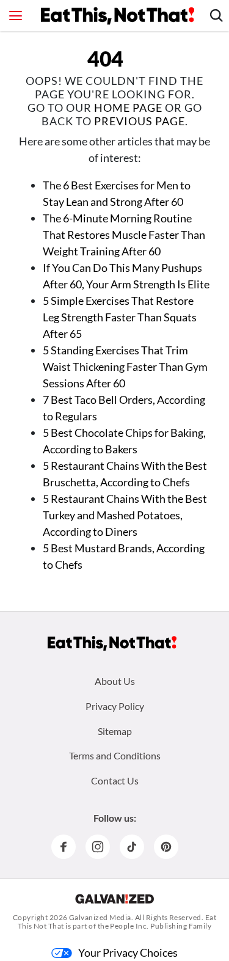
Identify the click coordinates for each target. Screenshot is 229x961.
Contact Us (115, 780)
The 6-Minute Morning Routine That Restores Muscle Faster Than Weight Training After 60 (124, 234)
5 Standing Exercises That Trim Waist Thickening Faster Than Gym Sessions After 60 (125, 366)
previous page (139, 121)
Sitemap (115, 731)
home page (128, 107)
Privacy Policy (114, 706)
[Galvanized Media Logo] (114, 899)
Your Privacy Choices (128, 952)
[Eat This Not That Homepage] (117, 16)
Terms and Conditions (115, 755)
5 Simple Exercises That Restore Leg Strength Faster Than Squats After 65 (120, 317)
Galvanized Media (100, 917)
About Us (115, 681)
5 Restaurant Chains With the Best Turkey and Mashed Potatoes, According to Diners (125, 515)
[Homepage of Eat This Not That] (112, 643)
